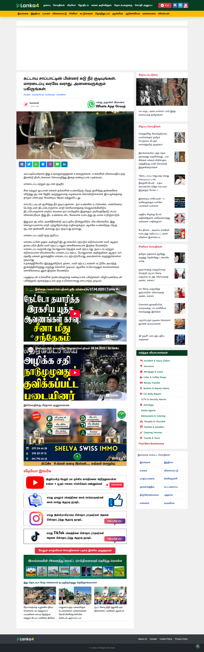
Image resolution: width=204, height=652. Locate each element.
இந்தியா (35, 14)
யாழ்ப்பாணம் (147, 479)
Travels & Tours (152, 438)
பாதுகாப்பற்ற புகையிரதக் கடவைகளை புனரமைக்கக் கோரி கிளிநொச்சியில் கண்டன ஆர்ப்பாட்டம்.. (72, 613)
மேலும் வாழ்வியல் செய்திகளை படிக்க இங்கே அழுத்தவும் (75, 550)
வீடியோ (71, 5)
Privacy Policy (181, 639)
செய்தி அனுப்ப (143, 5)
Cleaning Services (153, 433)
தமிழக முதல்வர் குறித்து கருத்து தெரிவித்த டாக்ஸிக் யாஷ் (154, 257)
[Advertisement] (102, 49)
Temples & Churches (154, 422)
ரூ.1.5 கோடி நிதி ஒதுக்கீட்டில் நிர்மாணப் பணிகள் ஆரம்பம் (109, 609)
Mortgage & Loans (153, 372)
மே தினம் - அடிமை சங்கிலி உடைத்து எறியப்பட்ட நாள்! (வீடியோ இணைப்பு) (154, 233)
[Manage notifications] (197, 646)
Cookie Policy (166, 639)
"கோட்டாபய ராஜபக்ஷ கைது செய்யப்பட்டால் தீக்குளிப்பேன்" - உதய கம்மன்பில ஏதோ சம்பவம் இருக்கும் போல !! (154, 183)
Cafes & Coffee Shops (155, 377)
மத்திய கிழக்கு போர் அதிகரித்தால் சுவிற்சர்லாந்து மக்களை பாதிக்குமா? (154, 218)
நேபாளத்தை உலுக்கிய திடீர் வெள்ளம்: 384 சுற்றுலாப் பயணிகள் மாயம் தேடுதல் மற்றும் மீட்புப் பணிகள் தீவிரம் (39, 613)
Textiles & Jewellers (154, 427)
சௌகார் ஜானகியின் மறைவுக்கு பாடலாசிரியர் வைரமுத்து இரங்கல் (152, 308)
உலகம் (46, 14)
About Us (142, 639)
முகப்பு (47, 5)
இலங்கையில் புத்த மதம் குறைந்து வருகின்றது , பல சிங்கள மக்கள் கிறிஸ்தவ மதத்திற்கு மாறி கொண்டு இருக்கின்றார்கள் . (154, 160)
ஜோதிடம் (83, 5)
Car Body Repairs (152, 394)
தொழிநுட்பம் (102, 14)
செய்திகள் (59, 5)
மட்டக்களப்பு (171, 487)
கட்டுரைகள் (86, 14)
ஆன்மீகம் (117, 14)
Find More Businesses (151, 443)
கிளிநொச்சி (170, 479)
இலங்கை (23, 14)
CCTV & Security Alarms (153, 399)
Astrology (149, 405)
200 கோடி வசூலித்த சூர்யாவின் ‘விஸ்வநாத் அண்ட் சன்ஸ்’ (151, 292)
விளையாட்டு (59, 14)
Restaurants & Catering (153, 416)
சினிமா (73, 14)
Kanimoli (34, 103)
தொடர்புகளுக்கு (123, 5)
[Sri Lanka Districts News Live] (75, 567)
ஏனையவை (149, 14)
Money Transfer (152, 383)
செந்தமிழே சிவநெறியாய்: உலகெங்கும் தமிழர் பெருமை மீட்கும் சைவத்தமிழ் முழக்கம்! (153, 139)
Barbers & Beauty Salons (156, 388)
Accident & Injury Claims (157, 361)
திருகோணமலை (149, 495)
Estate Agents (148, 410)
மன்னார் (144, 503)
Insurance (149, 366)
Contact (153, 639)
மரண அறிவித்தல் (101, 5)
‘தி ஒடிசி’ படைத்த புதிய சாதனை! (151, 337)
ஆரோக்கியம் (132, 14)
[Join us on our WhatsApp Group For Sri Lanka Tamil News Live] (106, 104)
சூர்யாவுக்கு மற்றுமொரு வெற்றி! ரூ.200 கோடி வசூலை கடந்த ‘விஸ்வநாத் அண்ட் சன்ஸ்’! (153, 275)
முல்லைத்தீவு (147, 487)
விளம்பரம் (164, 14)
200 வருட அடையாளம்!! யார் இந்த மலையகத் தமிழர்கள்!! (157, 113)
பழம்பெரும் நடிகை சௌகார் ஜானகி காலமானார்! (154, 322)
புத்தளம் (168, 495)
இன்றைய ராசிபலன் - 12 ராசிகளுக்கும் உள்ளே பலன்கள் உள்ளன (152, 202)
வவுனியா (169, 503)
